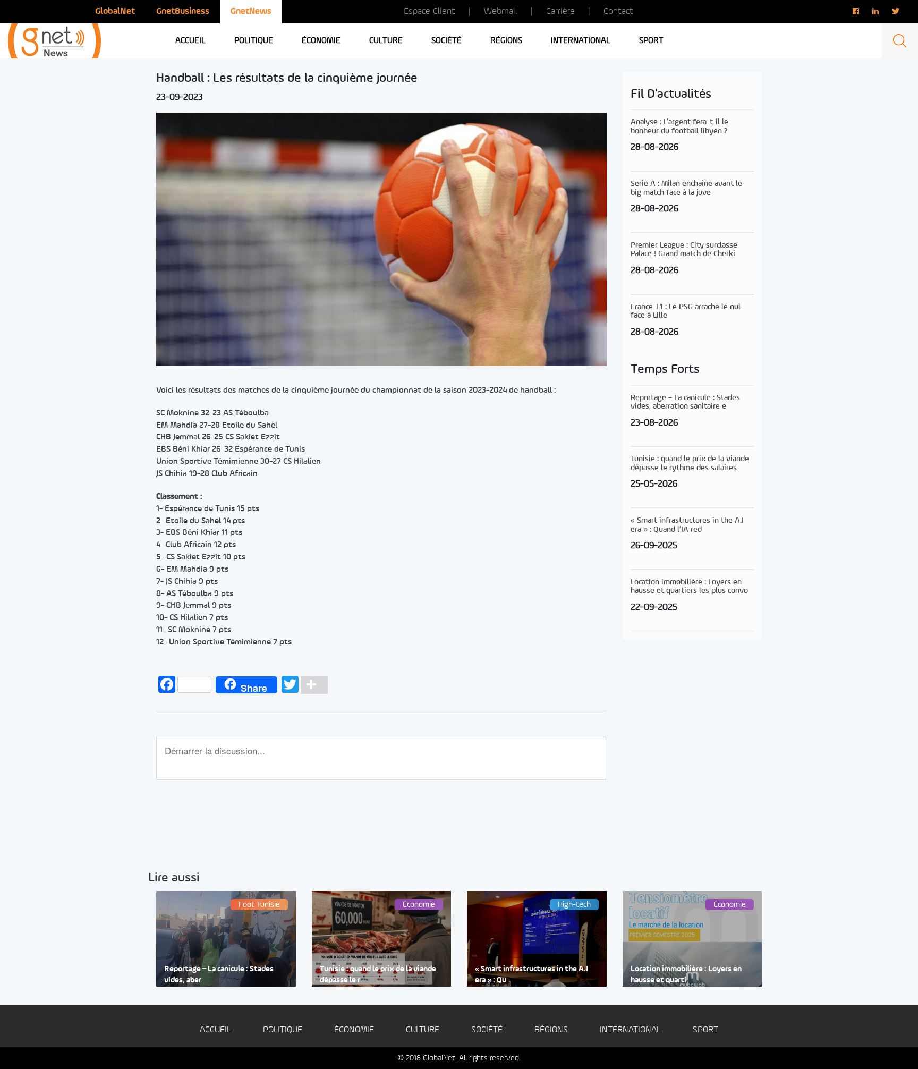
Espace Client (429, 11)
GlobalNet (115, 11)
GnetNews (251, 11)
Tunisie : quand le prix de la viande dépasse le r (378, 975)
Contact (618, 11)
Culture (386, 41)
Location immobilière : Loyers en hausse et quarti (686, 975)
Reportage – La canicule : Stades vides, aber (219, 975)
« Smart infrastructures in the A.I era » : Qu (531, 975)
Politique (253, 41)
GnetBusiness (182, 11)
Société (446, 41)
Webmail (500, 11)
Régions (506, 41)
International (580, 41)
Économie (321, 41)
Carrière (560, 11)
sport (651, 41)
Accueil (190, 41)
